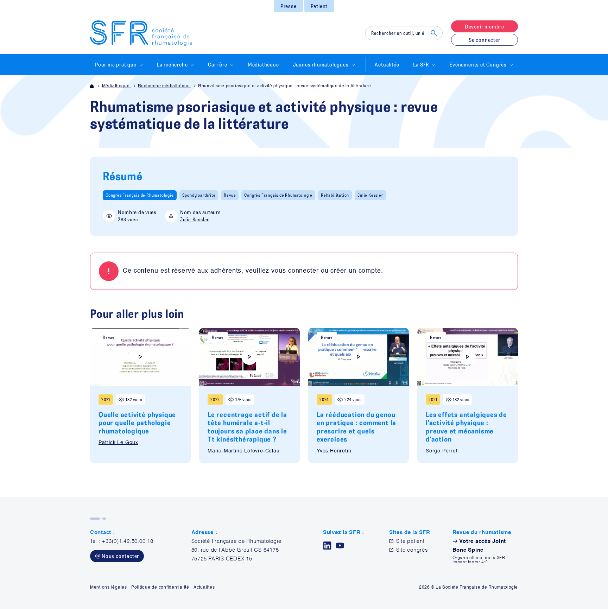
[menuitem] (288, 6)
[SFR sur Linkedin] (327, 545)
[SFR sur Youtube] (340, 545)
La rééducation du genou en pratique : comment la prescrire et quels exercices (356, 426)
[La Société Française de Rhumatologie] (141, 33)
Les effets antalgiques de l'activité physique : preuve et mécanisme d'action (466, 426)
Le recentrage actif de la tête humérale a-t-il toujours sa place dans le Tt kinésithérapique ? (247, 426)
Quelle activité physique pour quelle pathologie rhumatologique (137, 422)
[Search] (434, 33)
